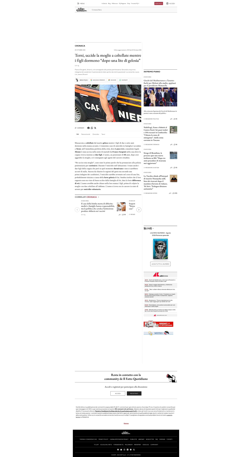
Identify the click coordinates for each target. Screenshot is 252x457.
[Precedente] (77, 209)
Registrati (134, 393)
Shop (128, 3)
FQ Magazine (122, 3)
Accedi (118, 393)
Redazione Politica (151, 119)
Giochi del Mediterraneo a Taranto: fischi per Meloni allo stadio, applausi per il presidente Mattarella (160, 83)
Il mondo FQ (134, 3)
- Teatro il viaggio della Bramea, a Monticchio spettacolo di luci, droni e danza (158, 285)
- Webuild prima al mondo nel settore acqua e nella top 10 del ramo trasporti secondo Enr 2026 (160, 310)
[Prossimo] (139, 209)
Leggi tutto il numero (160, 264)
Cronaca (80, 46)
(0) (125, 214)
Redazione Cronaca (151, 144)
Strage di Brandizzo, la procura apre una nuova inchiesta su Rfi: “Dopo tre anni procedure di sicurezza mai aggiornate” (155, 158)
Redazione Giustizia (151, 167)
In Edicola (104, 3)
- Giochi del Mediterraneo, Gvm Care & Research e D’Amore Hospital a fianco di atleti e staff (160, 280)
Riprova (126, 423)
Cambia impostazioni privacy (119, 439)
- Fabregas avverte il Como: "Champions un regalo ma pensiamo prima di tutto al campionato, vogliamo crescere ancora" (160, 295)
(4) (176, 144)
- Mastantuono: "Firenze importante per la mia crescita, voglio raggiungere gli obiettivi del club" (158, 301)
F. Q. (77, 65)
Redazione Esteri (150, 193)
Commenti (80, 128)
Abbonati (158, 3)
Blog (109, 3)
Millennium (115, 3)
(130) (175, 193)
